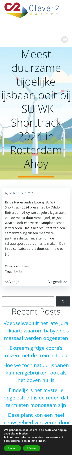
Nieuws (26, 266)
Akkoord (12, 448)
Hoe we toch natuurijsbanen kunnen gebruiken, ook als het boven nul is (36, 372)
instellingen (38, 441)
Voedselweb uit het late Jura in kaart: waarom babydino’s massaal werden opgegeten (36, 330)
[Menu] (64, 39)
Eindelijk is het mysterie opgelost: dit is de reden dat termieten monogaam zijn (36, 397)
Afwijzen (31, 448)
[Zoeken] (63, 301)
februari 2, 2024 (24, 193)
